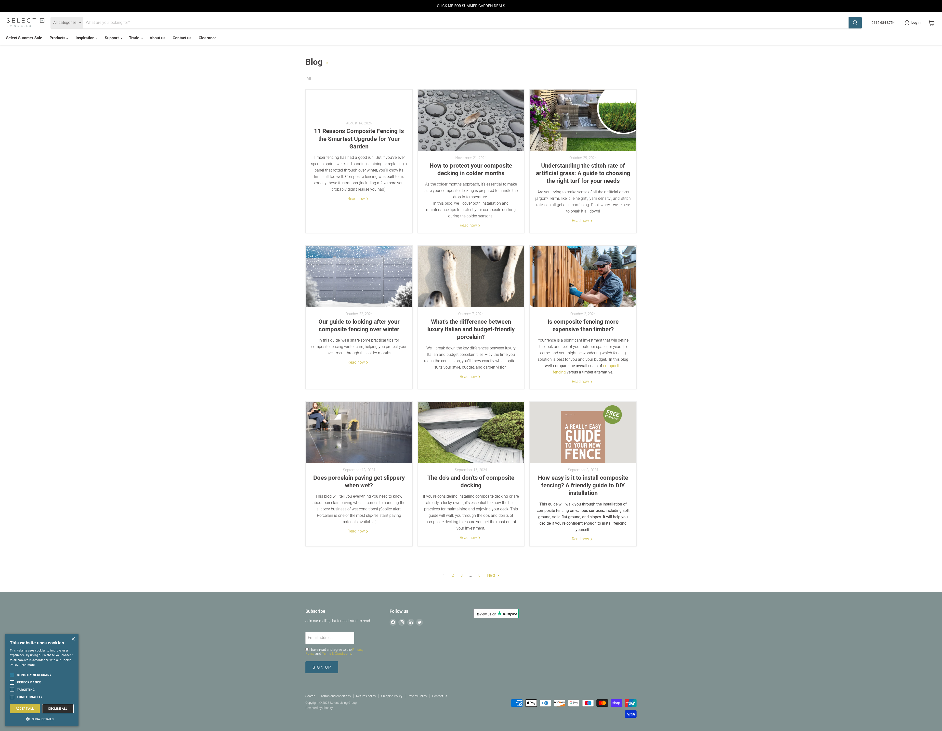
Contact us (182, 38)
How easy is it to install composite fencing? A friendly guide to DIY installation (583, 485)
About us (157, 38)
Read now (357, 198)
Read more (27, 665)
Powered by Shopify (319, 708)
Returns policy (366, 696)
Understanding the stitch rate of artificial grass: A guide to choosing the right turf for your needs (583, 173)
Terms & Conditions (336, 653)
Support (112, 38)
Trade (134, 38)
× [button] (73, 639)
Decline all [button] (57, 708)
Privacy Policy (417, 696)
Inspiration (85, 38)
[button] (42, 719)
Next (491, 575)
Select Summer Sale (24, 38)
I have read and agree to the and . (334, 651)
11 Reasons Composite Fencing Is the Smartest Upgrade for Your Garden (359, 139)
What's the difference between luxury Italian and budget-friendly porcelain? (471, 329)
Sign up (322, 667)
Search (310, 696)
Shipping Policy (391, 696)
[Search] (855, 22)
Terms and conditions (336, 696)
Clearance (208, 38)
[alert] (41, 680)
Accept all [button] (25, 708)
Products (58, 38)
